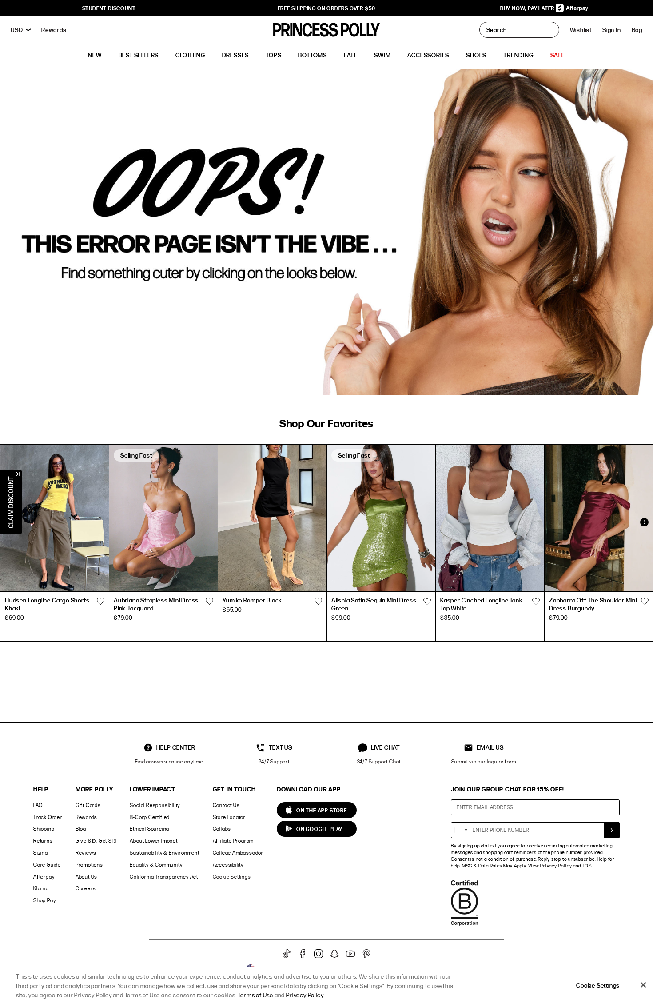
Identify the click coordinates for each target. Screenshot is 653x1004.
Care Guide (47, 864)
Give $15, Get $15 (96, 840)
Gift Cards (88, 805)
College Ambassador (238, 852)
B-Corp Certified (150, 817)
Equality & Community (156, 864)
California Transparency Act (164, 876)
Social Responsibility (155, 805)
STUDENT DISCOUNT (109, 8)
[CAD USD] (21, 29)
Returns (43, 840)
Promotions (89, 864)
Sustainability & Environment (164, 852)
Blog (81, 828)
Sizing (40, 852)
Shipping (43, 828)
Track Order (47, 817)
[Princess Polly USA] (326, 29)
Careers (86, 888)
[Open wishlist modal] (100, 601)
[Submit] (612, 830)
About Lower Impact (153, 840)
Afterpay (43, 876)
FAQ (37, 805)
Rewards (86, 817)
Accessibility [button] (228, 864)
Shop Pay (44, 900)
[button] (637, 29)
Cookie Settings (232, 876)
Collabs (222, 828)
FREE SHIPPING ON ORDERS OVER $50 (327, 8)
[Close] (643, 985)
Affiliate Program (233, 840)
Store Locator (229, 817)
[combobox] (460, 830)
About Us (86, 876)
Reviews (86, 852)
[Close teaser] (18, 474)
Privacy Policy (556, 866)
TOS (586, 866)
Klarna (41, 888)
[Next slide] (644, 522)
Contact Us (226, 805)
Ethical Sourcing (149, 828)
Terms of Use (255, 995)
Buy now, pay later (528, 8)
